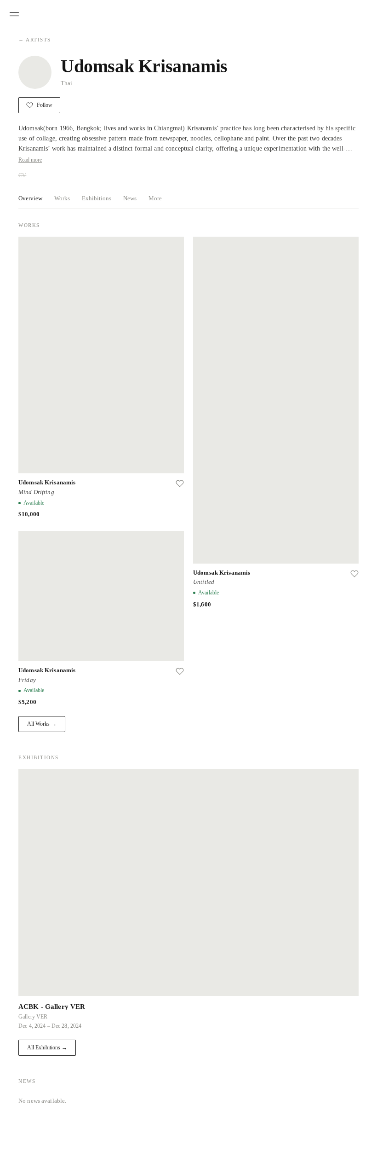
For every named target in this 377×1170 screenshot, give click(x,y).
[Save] (180, 483)
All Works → (42, 724)
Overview (30, 198)
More (155, 198)
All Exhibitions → (47, 1047)
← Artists (34, 39)
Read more (30, 160)
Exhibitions (96, 198)
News (130, 198)
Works (62, 198)
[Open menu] (14, 14)
